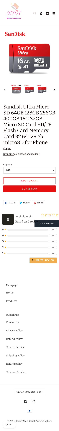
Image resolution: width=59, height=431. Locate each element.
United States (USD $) (28, 392)
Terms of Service (16, 372)
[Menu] (54, 13)
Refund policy (14, 363)
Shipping (8, 154)
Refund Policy (14, 339)
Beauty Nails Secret (25, 421)
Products (11, 301)
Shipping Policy (15, 355)
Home (9, 292)
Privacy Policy (14, 330)
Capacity (7, 164)
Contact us (12, 322)
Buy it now (29, 188)
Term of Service (15, 347)
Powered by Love (43, 421)
